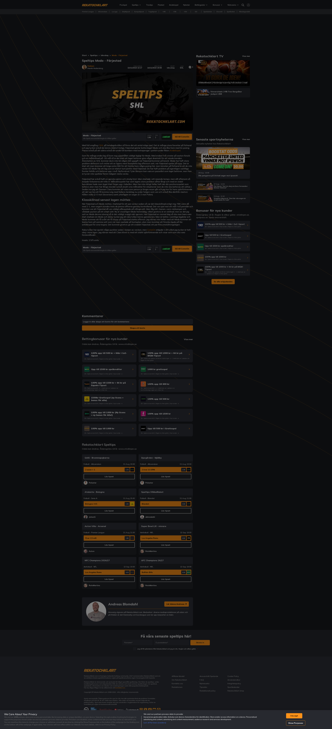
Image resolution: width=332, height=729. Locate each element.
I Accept (294, 716)
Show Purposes (295, 723)
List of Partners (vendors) (155, 723)
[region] (166, 719)
